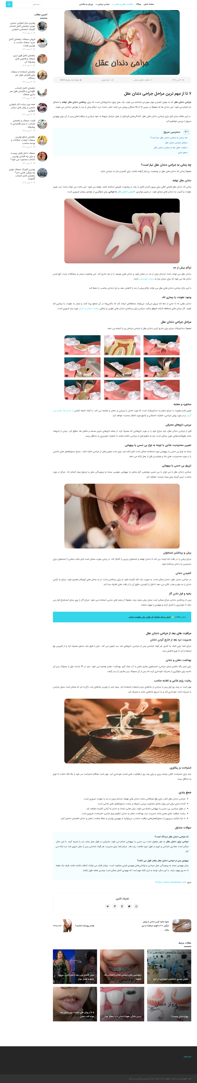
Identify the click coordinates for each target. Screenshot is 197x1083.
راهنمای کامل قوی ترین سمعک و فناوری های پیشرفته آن (24, 59)
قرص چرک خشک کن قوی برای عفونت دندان (149, 617)
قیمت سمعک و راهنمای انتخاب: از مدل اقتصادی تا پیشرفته (22, 124)
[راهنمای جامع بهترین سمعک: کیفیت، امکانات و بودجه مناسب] (42, 140)
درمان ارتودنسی (146, 279)
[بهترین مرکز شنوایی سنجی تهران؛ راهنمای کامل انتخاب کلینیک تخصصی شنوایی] (42, 26)
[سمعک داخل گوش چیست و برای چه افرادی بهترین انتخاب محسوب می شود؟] (42, 157)
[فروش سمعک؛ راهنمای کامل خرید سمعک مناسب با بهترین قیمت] (42, 43)
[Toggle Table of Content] (185, 132)
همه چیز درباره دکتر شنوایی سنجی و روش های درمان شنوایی (22, 107)
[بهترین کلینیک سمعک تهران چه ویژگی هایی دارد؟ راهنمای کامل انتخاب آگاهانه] (42, 173)
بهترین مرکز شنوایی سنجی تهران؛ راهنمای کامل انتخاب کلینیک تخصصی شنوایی (22, 26)
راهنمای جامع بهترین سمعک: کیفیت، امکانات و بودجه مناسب (23, 140)
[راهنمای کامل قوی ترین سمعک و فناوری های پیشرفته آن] (42, 59)
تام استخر (187, 1056)
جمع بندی (182, 152)
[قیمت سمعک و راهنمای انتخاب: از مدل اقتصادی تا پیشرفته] (42, 124)
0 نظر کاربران (106, 80)
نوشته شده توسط (69, 80)
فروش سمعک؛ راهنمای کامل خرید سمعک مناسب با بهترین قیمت (22, 42)
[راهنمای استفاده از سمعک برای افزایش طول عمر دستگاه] (42, 75)
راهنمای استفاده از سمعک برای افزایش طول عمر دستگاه (23, 75)
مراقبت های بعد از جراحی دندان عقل (170, 147)
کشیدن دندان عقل (126, 192)
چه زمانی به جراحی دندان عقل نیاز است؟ (168, 137)
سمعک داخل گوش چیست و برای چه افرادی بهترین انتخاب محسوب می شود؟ (22, 156)
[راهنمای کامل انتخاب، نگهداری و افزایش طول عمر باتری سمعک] (42, 92)
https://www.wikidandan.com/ (170, 882)
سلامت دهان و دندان (141, 80)
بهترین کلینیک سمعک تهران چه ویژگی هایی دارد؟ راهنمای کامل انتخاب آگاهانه (22, 174)
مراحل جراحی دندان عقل (176, 142)
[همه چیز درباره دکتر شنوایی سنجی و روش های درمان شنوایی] (42, 108)
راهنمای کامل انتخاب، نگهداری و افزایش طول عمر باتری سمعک (22, 91)
